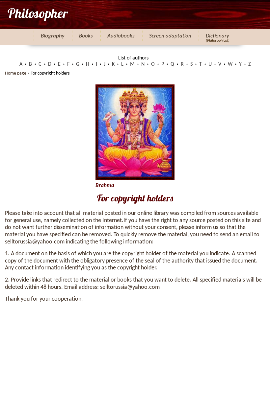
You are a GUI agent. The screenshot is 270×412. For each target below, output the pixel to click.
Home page (15, 73)
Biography (53, 36)
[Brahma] (37, 14)
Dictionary (217, 36)
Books (86, 36)
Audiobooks (121, 36)
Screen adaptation (170, 36)
